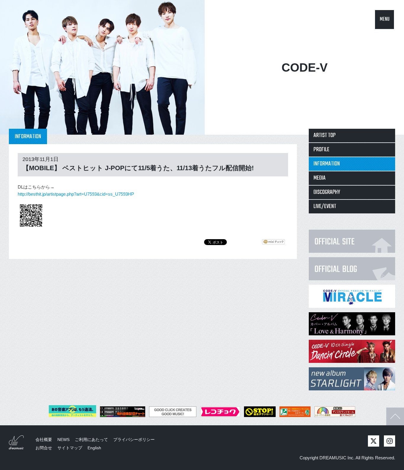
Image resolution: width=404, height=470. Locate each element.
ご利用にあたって (91, 439)
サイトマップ (69, 447)
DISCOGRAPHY (326, 192)
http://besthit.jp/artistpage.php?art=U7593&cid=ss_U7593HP (76, 194)
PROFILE (321, 149)
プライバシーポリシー (134, 439)
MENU (385, 19)
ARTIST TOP (324, 135)
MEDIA (319, 178)
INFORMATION (326, 163)
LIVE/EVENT (324, 206)
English (94, 447)
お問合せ (43, 447)
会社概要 (43, 439)
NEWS (63, 439)
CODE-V (305, 67)
